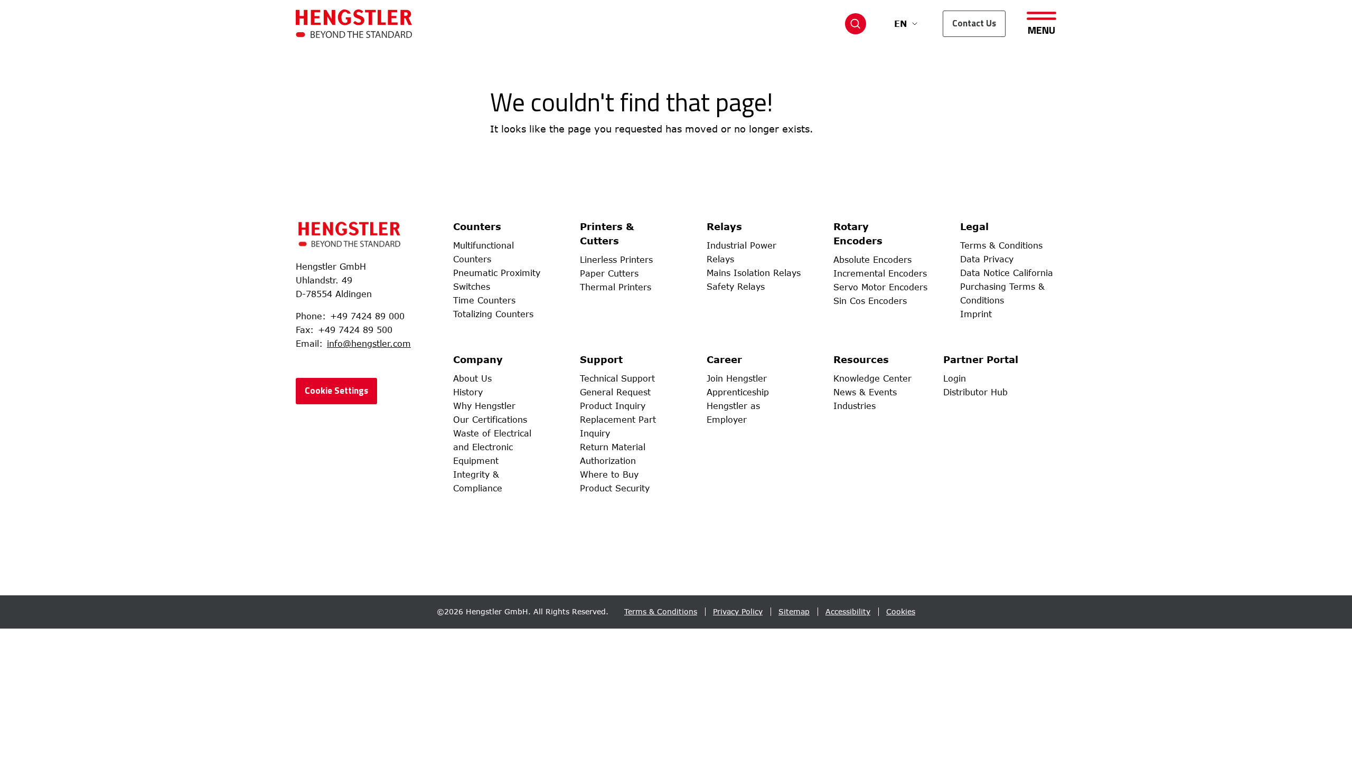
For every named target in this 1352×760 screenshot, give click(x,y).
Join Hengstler (737, 378)
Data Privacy (986, 259)
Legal (974, 226)
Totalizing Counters (493, 314)
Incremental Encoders (880, 273)
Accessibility (847, 611)
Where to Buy (609, 474)
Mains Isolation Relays (754, 273)
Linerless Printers (616, 259)
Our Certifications (490, 419)
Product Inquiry (612, 406)
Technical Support (617, 378)
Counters (477, 226)
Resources (861, 359)
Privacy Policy (738, 611)
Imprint (976, 314)
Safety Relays (736, 286)
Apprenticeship (738, 392)
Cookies (900, 611)
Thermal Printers (615, 287)
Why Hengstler (484, 406)
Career (724, 359)
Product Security (615, 488)
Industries (854, 406)
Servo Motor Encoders (880, 287)
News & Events (865, 392)
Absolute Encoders (872, 259)
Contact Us (974, 23)
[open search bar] (855, 23)
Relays (724, 226)
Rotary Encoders (857, 233)
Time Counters (484, 300)
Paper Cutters (609, 273)
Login (954, 378)
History (468, 392)
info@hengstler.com (369, 343)
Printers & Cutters (607, 233)
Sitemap (794, 611)
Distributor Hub (975, 392)
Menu (1041, 29)
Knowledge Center (872, 378)
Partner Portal (980, 359)
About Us (472, 378)
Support (601, 359)
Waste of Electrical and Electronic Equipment (492, 447)
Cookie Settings (336, 390)
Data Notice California (1006, 273)
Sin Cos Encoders (870, 301)
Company (478, 359)
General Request (615, 392)
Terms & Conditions (1001, 245)
